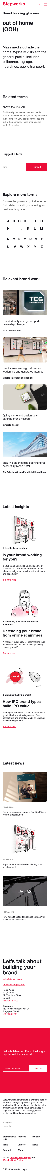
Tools (5, 1144)
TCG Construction (12, 330)
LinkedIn (7, 1126)
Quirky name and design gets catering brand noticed (20, 417)
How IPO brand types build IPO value (22, 703)
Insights (36, 1136)
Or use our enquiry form (14, 984)
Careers (22, 1144)
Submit (37, 167)
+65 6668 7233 (10, 1014)
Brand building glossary (21, 13)
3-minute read (9, 579)
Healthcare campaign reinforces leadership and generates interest (23, 370)
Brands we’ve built (9, 1138)
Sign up (38, 1068)
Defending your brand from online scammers (22, 633)
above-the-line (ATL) (14, 106)
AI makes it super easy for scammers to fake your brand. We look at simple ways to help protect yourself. (24, 644)
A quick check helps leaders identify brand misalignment (23, 865)
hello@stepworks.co (12, 979)
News (35, 1144)
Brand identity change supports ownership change (21, 323)
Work (20, 1150)
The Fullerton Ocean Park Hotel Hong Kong (24, 472)
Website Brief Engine (13, 1160)
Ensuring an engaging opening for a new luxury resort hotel (24, 464)
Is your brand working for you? (22, 557)
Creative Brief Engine (20, 1157)
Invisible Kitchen (11, 425)
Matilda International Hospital (18, 377)
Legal (24, 1169)
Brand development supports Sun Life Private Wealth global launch (24, 813)
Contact (7, 1150)
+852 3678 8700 (10, 1000)
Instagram (7, 1122)
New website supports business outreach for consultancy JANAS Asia (24, 918)
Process (22, 1136)
